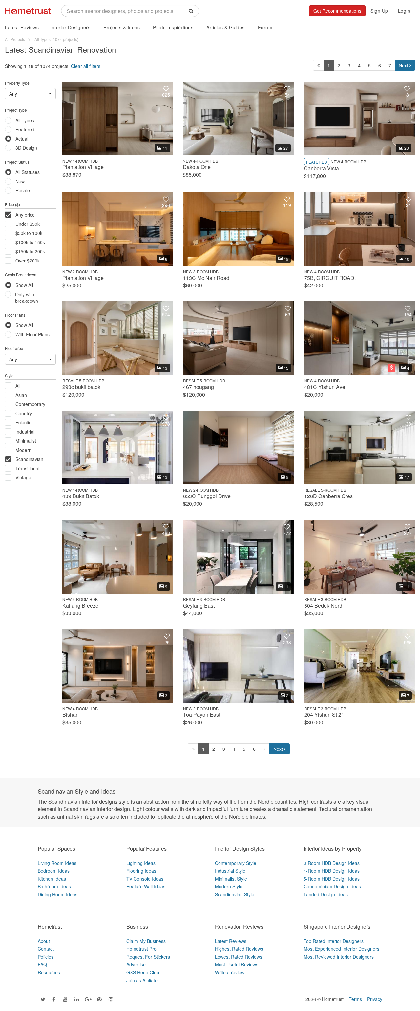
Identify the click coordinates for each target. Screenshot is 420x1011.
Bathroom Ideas (54, 886)
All (17, 385)
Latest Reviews (22, 27)
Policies (45, 956)
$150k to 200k (30, 251)
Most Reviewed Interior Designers (339, 956)
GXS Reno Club (142, 972)
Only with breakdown (26, 297)
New (20, 181)
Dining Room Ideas (57, 894)
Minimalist (25, 440)
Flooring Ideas (141, 870)
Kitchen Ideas (52, 878)
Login (404, 11)
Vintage (23, 477)
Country (23, 413)
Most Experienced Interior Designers (341, 948)
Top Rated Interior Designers (334, 941)
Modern (23, 450)
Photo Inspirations (173, 27)
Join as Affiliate (142, 980)
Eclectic (23, 422)
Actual (21, 138)
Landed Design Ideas (326, 894)
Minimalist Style (231, 878)
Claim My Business (146, 941)
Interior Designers (70, 27)
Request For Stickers (148, 956)
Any (13, 93)
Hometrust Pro (141, 948)
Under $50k (27, 224)
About (44, 941)
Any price (25, 214)
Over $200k (27, 260)
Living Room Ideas (57, 863)
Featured (24, 129)
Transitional (27, 468)
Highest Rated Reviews (239, 948)
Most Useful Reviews (236, 964)
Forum (265, 27)
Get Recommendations (337, 11)
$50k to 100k (28, 233)
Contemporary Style (235, 863)
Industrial (24, 431)
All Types (24, 120)
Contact (46, 948)
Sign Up (379, 11)
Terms (355, 999)
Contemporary (30, 404)
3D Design (26, 148)
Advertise (136, 964)
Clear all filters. (86, 66)
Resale (22, 190)
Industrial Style (230, 870)
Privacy (374, 999)
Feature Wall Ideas (145, 886)
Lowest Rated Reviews (238, 956)
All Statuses (27, 172)
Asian (21, 395)
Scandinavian (29, 459)
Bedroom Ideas (54, 870)
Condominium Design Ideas (332, 886)
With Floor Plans (32, 334)
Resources (49, 972)
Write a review (229, 972)
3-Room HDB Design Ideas (332, 863)
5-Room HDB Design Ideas (332, 878)
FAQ (42, 964)
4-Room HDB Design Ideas (332, 870)
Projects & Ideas (121, 27)
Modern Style (228, 886)
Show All (24, 285)
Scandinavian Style (234, 894)
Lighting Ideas (141, 863)
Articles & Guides (225, 27)
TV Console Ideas (144, 878)
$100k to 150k (30, 242)
